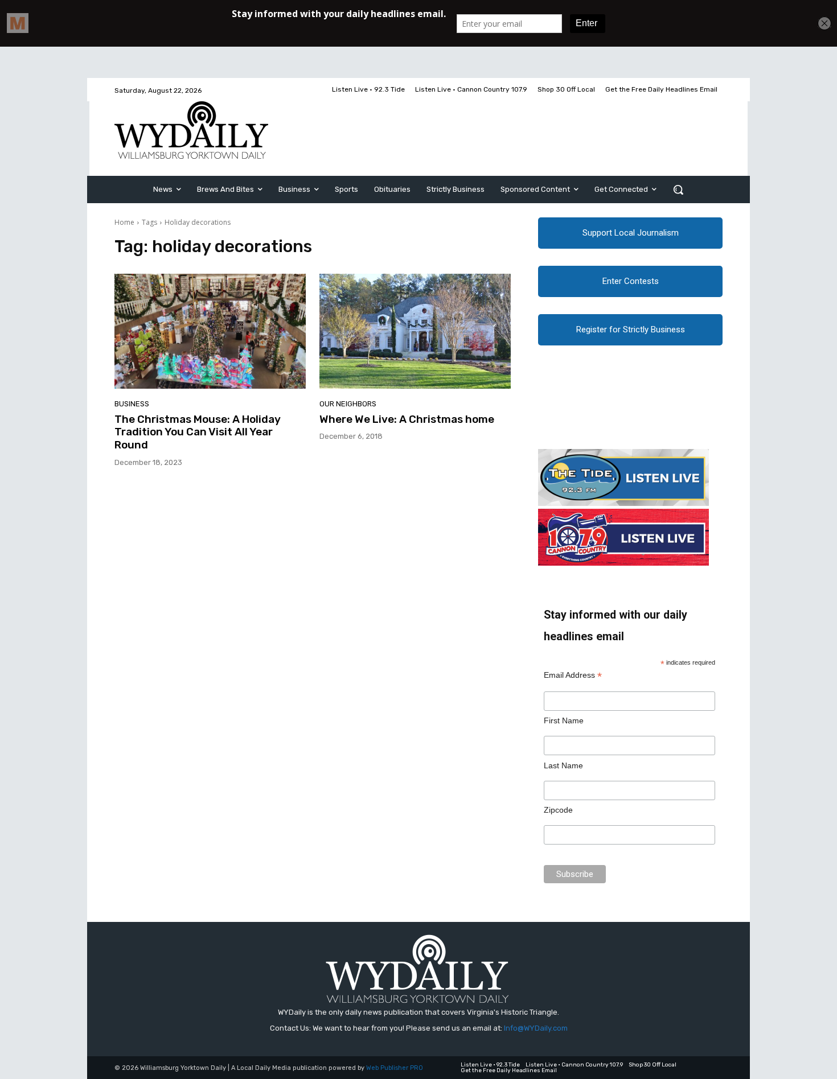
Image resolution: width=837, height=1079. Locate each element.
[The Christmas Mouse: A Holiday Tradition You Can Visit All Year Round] (210, 331)
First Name (564, 720)
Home (124, 222)
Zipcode (558, 809)
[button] (678, 189)
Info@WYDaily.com (536, 1028)
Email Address (573, 675)
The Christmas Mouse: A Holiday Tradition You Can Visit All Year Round (197, 432)
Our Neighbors (347, 403)
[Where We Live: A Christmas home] (415, 331)
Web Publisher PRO (394, 1068)
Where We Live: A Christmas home (406, 419)
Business (131, 403)
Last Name (563, 765)
